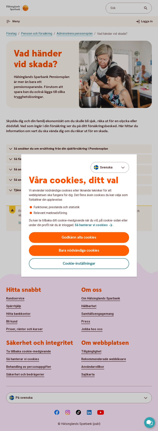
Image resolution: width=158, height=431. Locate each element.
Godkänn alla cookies (79, 237)
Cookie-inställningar (79, 263)
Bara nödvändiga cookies (79, 250)
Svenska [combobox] (106, 167)
